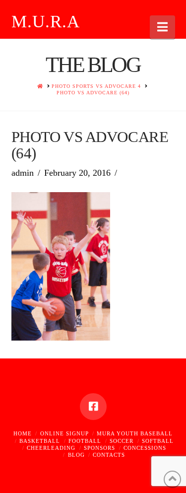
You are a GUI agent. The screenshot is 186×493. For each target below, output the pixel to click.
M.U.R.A (45, 21)
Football (84, 441)
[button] (162, 27)
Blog (76, 455)
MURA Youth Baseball (135, 433)
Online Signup (64, 433)
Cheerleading (51, 448)
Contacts (109, 455)
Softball (158, 441)
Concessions (145, 448)
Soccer (121, 441)
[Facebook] (93, 406)
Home (22, 433)
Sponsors (99, 448)
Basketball (39, 441)
